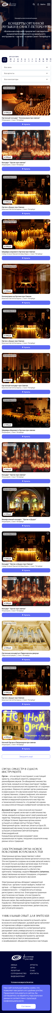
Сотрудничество (18, 973)
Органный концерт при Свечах (15, 385)
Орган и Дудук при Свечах (13, 207)
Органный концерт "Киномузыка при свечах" (21, 118)
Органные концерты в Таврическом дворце (20, 653)
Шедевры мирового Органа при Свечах (18, 252)
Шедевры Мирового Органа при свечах (18, 430)
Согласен (26, 1006)
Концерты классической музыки (26, 18)
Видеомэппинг (18, 976)
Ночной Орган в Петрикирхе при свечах (19, 742)
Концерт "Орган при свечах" (14, 162)
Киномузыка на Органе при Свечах (16, 296)
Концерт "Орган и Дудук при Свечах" (17, 564)
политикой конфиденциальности (20, 999)
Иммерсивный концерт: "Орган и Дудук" (19, 519)
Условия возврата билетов (22, 982)
